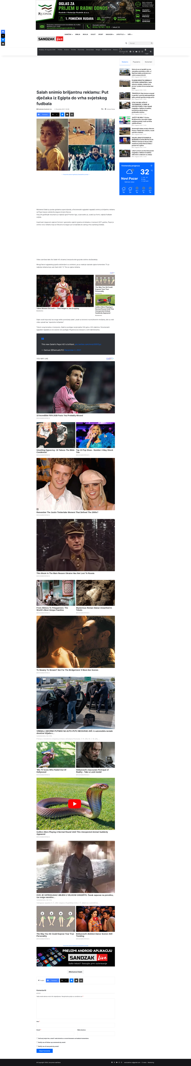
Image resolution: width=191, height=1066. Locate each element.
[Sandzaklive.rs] (50, 38)
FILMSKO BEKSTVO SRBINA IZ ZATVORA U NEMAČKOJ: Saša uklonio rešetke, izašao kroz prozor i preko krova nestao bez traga (142, 84)
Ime (38, 1021)
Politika (60, 49)
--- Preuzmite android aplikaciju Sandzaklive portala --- (75, 174)
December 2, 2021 (72, 350)
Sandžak (68, 34)
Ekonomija (81, 49)
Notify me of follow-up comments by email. (52, 1042)
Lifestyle (120, 34)
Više (129, 34)
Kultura (115, 49)
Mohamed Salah (76, 972)
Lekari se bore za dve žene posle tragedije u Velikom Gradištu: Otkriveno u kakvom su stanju (143, 152)
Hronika (73, 49)
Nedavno (125, 62)
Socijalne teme (106, 49)
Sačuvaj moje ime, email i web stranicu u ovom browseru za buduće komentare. (63, 1038)
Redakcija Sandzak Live (45, 109)
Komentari (148, 62)
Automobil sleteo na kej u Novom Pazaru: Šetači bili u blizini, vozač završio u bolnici (143, 130)
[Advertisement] (76, 72)
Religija (98, 49)
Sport (100, 34)
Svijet (93, 34)
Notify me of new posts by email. (48, 1046)
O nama (144, 1062)
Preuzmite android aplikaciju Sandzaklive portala (75, 945)
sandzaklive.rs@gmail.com (132, 1062)
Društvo (66, 49)
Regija (85, 34)
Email (39, 1030)
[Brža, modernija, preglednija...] (76, 957)
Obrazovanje (90, 49)
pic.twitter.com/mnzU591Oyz (88, 344)
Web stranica (81, 1030)
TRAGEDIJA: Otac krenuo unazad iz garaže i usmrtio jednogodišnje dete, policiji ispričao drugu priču (143, 95)
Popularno (136, 62)
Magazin (109, 34)
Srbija (77, 34)
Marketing (151, 1062)
